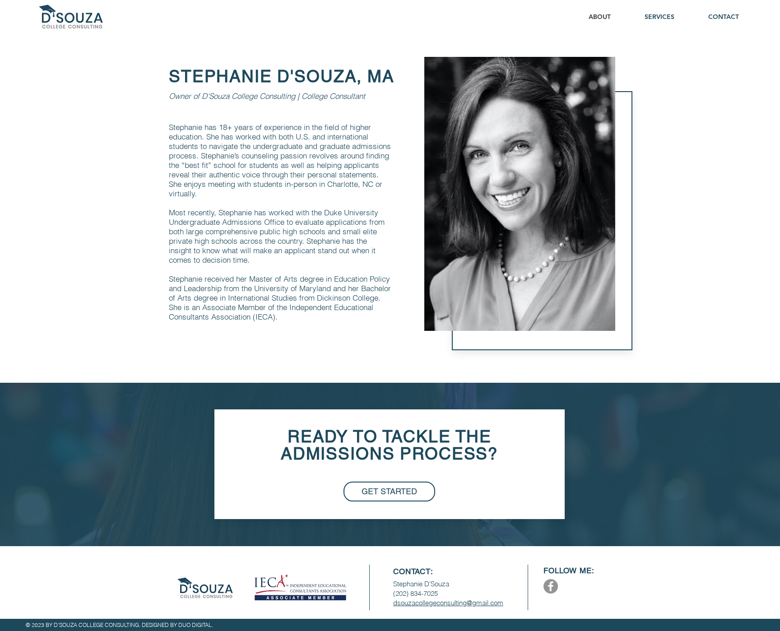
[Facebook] (550, 586)
